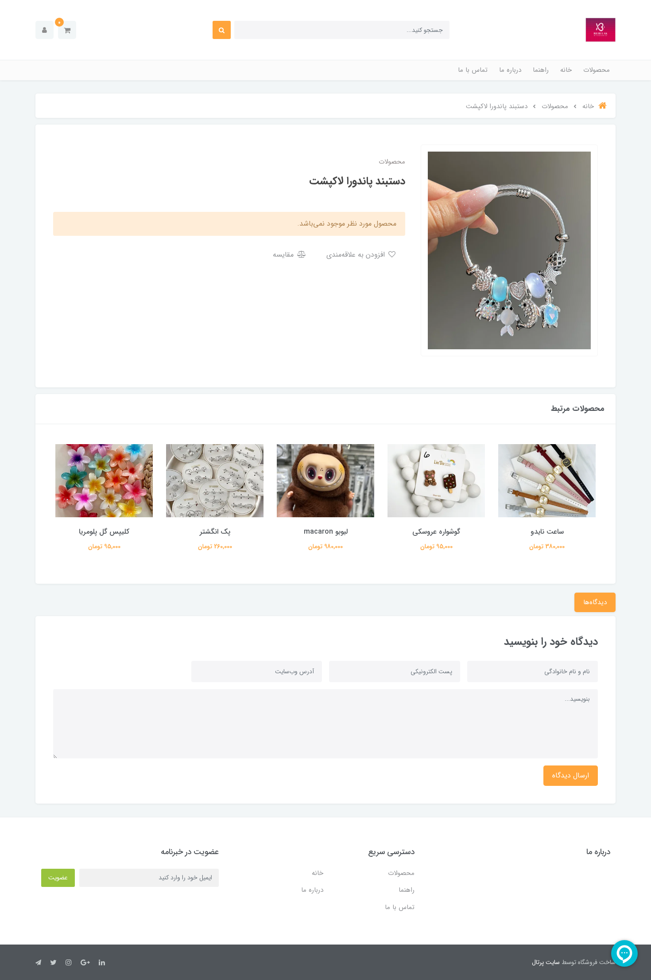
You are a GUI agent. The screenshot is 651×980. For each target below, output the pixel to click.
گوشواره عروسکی (436, 531)
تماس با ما (473, 70)
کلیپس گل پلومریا (104, 531)
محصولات (596, 70)
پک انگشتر (215, 531)
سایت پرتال (546, 962)
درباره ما (510, 70)
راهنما (541, 70)
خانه (566, 70)
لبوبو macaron (326, 531)
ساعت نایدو (547, 531)
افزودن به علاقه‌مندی (356, 254)
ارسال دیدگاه (570, 775)
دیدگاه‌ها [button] (595, 602)
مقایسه (284, 254)
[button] (67, 30)
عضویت (58, 877)
